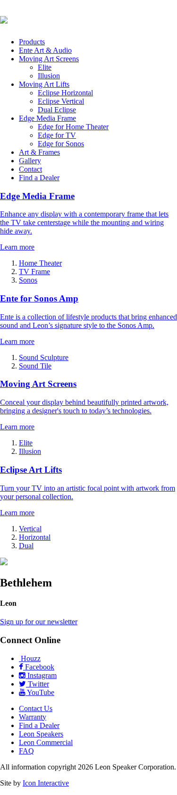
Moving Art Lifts (44, 84)
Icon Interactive (46, 783)
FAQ (26, 751)
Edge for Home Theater (73, 127)
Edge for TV (57, 135)
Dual (26, 546)
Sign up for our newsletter (38, 622)
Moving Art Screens (49, 59)
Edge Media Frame (47, 118)
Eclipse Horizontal (65, 93)
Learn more (17, 247)
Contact (30, 169)
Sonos (28, 280)
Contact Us (35, 708)
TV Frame (34, 272)
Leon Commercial (46, 742)
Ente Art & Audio (45, 50)
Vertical (30, 529)
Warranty (32, 717)
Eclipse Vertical (61, 101)
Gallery (30, 161)
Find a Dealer (39, 178)
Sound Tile (35, 366)
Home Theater (40, 263)
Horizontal (35, 537)
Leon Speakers (41, 734)
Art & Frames (39, 152)
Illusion (49, 76)
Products (32, 42)
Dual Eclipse (57, 110)
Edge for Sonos (61, 144)
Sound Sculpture (43, 357)
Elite (44, 67)
